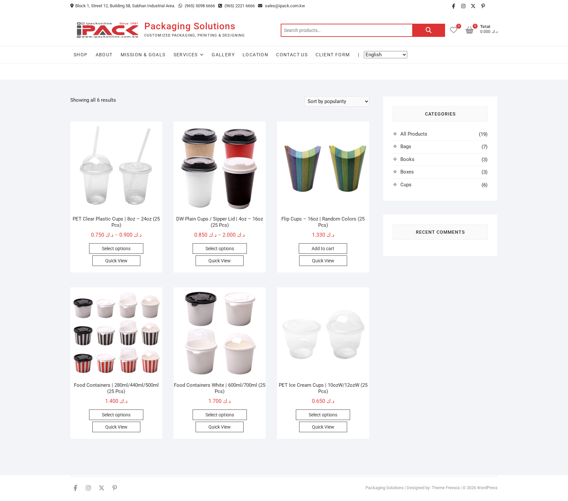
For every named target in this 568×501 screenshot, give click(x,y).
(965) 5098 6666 (199, 5)
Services (186, 54)
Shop (81, 54)
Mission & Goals (143, 54)
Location (255, 54)
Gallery (223, 54)
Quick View (116, 260)
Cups (406, 185)
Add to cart (323, 248)
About (104, 54)
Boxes (407, 172)
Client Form (333, 54)
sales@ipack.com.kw (284, 5)
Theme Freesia (446, 487)
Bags (405, 146)
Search (428, 30)
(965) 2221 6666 (239, 5)
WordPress (487, 487)
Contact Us (292, 54)
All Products (413, 134)
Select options (116, 248)
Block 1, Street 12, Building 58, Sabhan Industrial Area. (125, 5)
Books (407, 159)
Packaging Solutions (189, 26)
